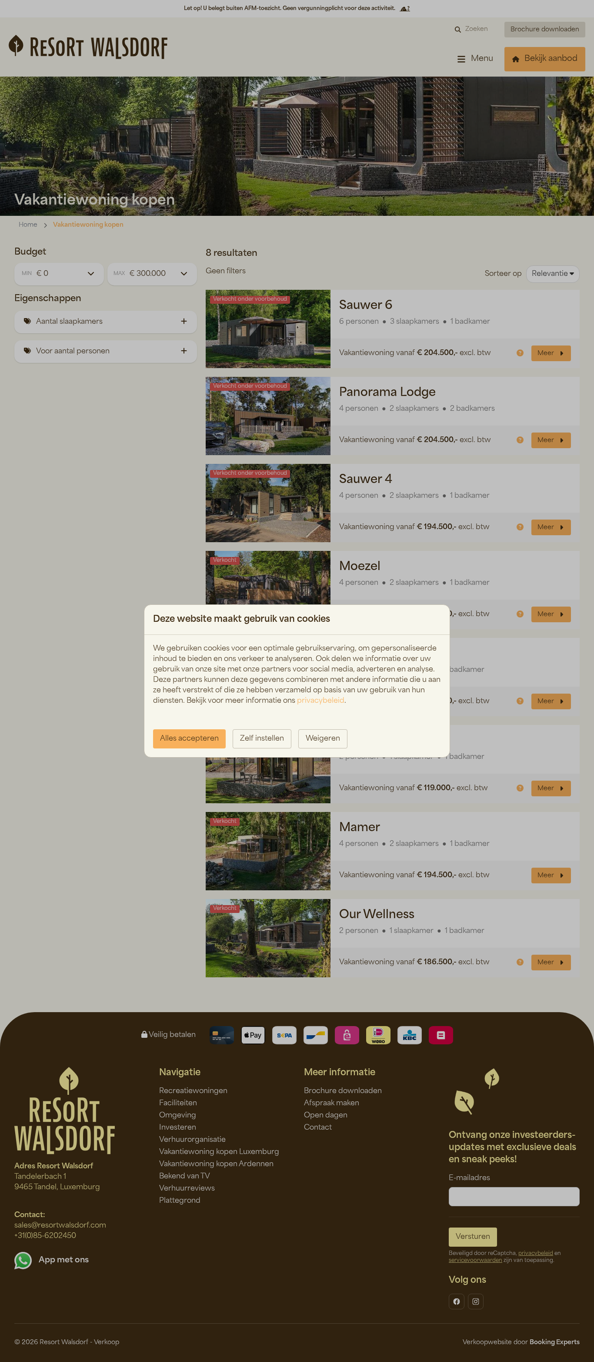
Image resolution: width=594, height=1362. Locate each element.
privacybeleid (320, 701)
